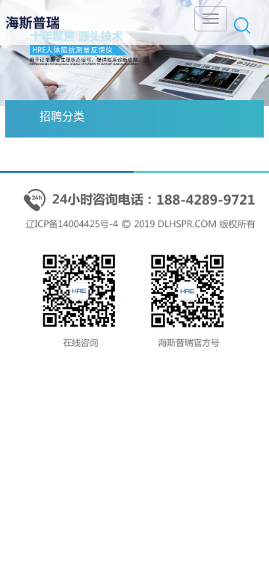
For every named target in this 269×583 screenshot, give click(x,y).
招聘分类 (62, 117)
